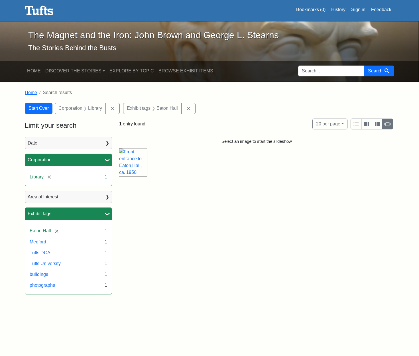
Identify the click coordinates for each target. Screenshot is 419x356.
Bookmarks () (311, 9)
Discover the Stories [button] (73, 70)
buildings (39, 274)
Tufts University (45, 263)
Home (34, 70)
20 (328, 123)
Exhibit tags (39, 213)
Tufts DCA (40, 252)
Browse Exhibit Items (185, 70)
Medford (38, 241)
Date (32, 143)
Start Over (39, 108)
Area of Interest (43, 196)
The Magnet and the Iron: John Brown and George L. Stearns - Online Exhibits (39, 10)
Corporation (40, 159)
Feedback (381, 9)
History (338, 9)
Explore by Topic (131, 70)
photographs (42, 285)
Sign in (358, 9)
